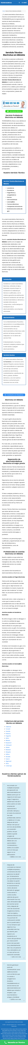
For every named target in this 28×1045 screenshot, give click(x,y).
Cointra (9, 1032)
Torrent (8, 729)
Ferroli (20, 1033)
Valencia (8, 727)
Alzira (7, 738)
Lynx (14, 1036)
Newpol (15, 1038)
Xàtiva (8, 754)
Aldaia (8, 747)
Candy (18, 1030)
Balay (21, 1029)
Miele (25, 1036)
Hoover (15, 1035)
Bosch (11, 1030)
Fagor (12, 1033)
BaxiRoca (25, 1029)
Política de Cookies (19, 1022)
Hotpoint (19, 1035)
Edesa (5, 1033)
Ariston (10, 1029)
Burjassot (8, 743)
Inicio (4, 11)
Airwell (4, 1029)
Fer (18, 1033)
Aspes (14, 1029)
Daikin (20, 1032)
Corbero (12, 1032)
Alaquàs (8, 752)
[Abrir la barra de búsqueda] (19, 2)
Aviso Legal (7, 1022)
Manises (8, 750)
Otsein (19, 1038)
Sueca (8, 759)
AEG (2, 1029)
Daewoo (16, 1032)
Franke (25, 1033)
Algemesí (8, 761)
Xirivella (8, 756)
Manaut (17, 1036)
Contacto (12, 1022)
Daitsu (22, 1032)
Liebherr (11, 1036)
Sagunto (8, 736)
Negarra (12, 1038)
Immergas (23, 1035)
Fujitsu (3, 1035)
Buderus (15, 1030)
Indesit (3, 1036)
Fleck (23, 1033)
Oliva (7, 763)
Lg (9, 1036)
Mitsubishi (5, 1038)
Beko (3, 1030)
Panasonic (23, 1038)
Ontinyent (9, 745)
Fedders (15, 1033)
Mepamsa (21, 1036)
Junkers (6, 1036)
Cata (24, 1030)
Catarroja (9, 766)
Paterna (8, 733)
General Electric (8, 1035)
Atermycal (17, 1029)
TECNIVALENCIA (6, 3)
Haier (13, 1035)
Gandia (8, 731)
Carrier (21, 1030)
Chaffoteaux (4, 1032)
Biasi (9, 1030)
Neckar (8, 1038)
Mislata (8, 740)
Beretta (6, 1030)
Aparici (7, 1029)
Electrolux (9, 1033)
